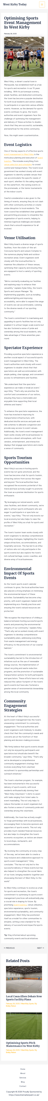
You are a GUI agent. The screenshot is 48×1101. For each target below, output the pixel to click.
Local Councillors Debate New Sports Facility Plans (24, 998)
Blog (23, 1082)
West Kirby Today (15, 4)
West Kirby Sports (27, 1004)
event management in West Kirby (19, 154)
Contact (22, 1086)
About (22, 1073)
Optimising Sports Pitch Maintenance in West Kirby (23, 1044)
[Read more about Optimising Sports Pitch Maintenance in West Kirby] (24, 1025)
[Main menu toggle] (42, 4)
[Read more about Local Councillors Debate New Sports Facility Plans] (24, 979)
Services (22, 1078)
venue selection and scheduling (18, 164)
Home (22, 1069)
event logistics (20, 905)
